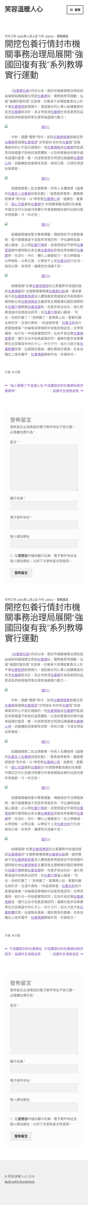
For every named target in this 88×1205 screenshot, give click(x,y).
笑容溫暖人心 (24, 9)
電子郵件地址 (21, 517)
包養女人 (14, 194)
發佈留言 (62, 36)
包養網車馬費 (24, 296)
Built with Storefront (20, 1182)
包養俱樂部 (40, 286)
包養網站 (47, 250)
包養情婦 (37, 354)
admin (49, 36)
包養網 (42, 96)
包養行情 (37, 245)
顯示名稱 (17, 498)
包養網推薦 (61, 137)
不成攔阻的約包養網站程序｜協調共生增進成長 (63, 388)
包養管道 (17, 107)
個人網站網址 (20, 536)
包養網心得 (52, 199)
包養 (65, 142)
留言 (14, 442)
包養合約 (63, 261)
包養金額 (34, 307)
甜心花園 (17, 204)
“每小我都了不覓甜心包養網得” (24, 388)
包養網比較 (21, 91)
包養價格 (53, 147)
